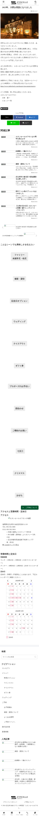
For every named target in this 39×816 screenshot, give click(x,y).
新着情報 (5, 108)
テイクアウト (9, 688)
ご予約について (29, 802)
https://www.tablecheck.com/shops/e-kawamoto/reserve (18, 86)
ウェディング (7, 697)
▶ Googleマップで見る (10, 545)
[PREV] (8, 580)
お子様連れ (8, 707)
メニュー (5, 673)
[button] (26, 123)
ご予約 (4, 702)
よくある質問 (9, 717)
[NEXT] (31, 580)
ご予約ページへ (9, 722)
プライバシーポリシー (10, 802)
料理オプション (9, 678)
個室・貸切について (11, 712)
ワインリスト (9, 683)
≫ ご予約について (29, 507)
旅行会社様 (6, 727)
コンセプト (6, 668)
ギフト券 (7, 692)
